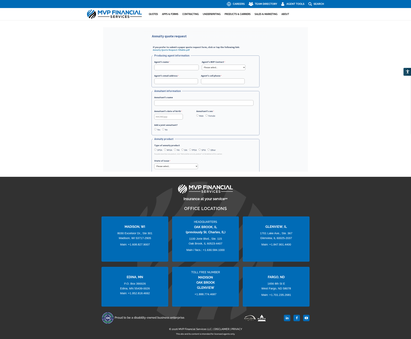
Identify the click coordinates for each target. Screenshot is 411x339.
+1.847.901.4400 (279, 244)
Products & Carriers (238, 14)
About (285, 14)
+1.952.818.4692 (139, 293)
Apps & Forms (170, 14)
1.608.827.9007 (140, 244)
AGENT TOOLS (295, 3)
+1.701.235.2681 (280, 294)
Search (319, 3)
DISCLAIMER (221, 329)
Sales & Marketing (266, 14)
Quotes (153, 14)
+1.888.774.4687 (205, 294)
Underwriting (212, 14)
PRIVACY (236, 329)
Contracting (190, 14)
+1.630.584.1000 (214, 250)
